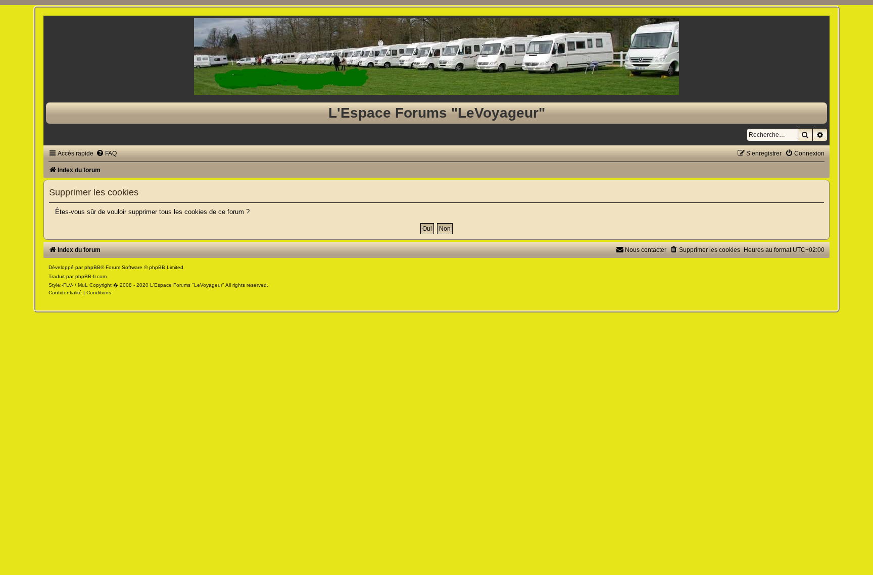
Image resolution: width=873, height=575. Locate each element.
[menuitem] (106, 153)
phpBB (92, 267)
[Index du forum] (436, 56)
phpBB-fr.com (91, 276)
